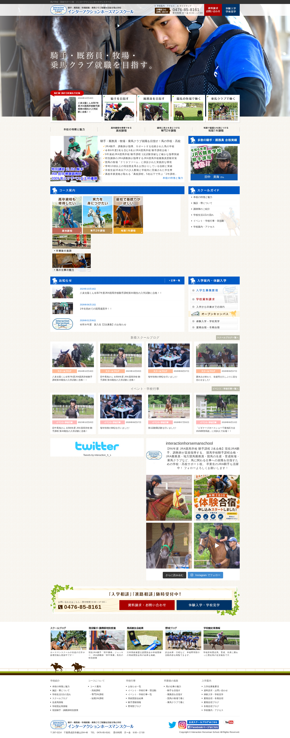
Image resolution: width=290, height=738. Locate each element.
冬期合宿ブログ (211, 706)
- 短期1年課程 (97, 698)
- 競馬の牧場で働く (175, 698)
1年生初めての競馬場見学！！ (96, 308)
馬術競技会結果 (135, 698)
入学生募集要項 (211, 686)
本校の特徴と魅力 (173, 178)
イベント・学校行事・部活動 (208, 220)
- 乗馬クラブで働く (175, 702)
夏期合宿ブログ (211, 702)
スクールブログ (59, 698)
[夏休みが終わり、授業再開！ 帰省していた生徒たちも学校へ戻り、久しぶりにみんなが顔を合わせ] (169, 498)
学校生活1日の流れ (203, 215)
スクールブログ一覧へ (228, 337)
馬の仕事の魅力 (173, 686)
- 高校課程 (95, 690)
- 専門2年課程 (97, 694)
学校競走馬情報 (59, 706)
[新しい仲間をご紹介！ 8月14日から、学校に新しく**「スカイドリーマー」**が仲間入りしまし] (169, 546)
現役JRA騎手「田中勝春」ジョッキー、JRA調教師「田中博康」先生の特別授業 (106, 655)
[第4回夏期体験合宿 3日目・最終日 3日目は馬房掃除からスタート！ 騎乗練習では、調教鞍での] (217, 546)
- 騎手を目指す (173, 690)
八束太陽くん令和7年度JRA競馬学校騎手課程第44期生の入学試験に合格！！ (121, 293)
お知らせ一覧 (134, 686)
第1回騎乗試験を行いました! (162, 428)
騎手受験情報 (134, 702)
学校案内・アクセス (166, 6)
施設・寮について (202, 203)
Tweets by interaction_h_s (97, 455)
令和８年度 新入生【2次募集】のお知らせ (103, 324)
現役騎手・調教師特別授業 (65, 710)
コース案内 (95, 686)
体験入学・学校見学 (213, 694)
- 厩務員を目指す (174, 694)
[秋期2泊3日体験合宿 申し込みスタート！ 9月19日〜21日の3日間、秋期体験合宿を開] (217, 498)
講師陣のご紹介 (201, 209)
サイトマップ (185, 6)
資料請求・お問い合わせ (216, 690)
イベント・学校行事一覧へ (226, 389)
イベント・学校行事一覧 (140, 694)
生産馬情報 (57, 702)
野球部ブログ (134, 706)
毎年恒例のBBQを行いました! (162, 377)
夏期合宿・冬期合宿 (213, 698)
